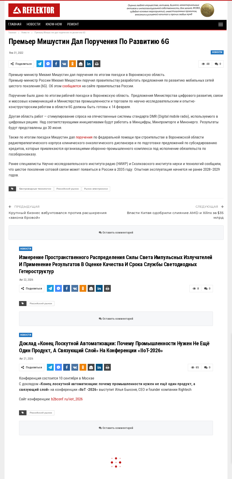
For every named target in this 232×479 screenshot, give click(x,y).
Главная (14, 24)
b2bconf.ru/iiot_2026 (67, 399)
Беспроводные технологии (35, 188)
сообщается (71, 86)
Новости (33, 24)
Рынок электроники (96, 188)
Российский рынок (67, 188)
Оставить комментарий (117, 232)
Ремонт (73, 24)
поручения (84, 137)
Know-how (54, 24)
